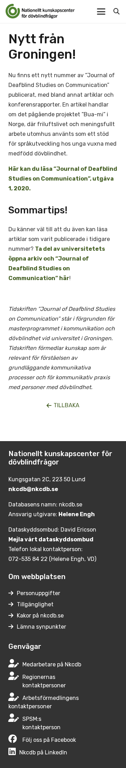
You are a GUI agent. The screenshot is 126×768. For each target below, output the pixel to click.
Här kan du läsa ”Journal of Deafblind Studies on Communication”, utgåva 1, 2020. (62, 179)
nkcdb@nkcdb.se (33, 489)
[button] (101, 11)
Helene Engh (76, 514)
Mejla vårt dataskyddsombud (50, 539)
